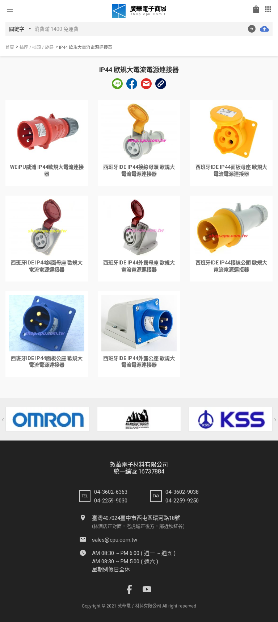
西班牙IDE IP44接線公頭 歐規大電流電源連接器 (231, 266)
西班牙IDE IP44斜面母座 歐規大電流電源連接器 (47, 266)
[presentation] (3, 419)
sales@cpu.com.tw (114, 540)
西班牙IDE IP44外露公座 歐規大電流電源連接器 (139, 361)
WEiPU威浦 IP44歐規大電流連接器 (47, 170)
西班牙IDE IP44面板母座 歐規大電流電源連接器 (231, 170)
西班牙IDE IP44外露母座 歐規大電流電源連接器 (139, 266)
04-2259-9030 (110, 500)
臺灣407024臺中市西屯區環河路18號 (136, 518)
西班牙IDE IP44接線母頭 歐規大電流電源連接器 (139, 170)
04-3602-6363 (110, 492)
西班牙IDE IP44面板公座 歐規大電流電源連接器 (47, 361)
